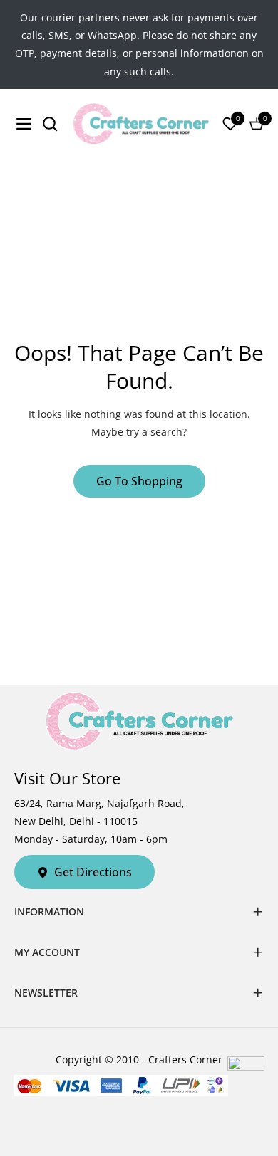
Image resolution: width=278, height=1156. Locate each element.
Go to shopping (139, 481)
